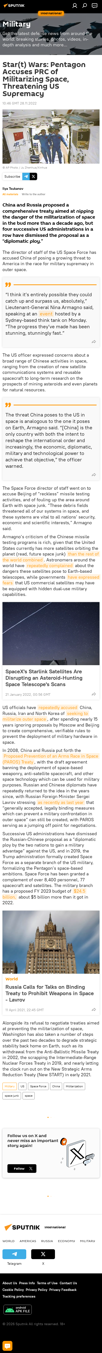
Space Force (38, 1086)
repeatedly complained (50, 565)
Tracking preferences (18, 1296)
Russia (47, 1241)
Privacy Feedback (62, 1289)
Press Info (27, 1283)
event (46, 314)
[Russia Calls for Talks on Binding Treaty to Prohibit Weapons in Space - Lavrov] (51, 942)
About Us (9, 1283)
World (11, 979)
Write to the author (33, 194)
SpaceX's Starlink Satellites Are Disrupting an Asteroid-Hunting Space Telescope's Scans (43, 677)
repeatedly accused (58, 707)
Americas (28, 1241)
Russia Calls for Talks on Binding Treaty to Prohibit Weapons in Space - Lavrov (49, 993)
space (28, 1095)
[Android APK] (17, 1310)
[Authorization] (75, 5)
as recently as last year (61, 802)
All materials (10, 194)
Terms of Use (47, 1283)
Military (10, 1086)
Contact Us (68, 1283)
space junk (12, 1095)
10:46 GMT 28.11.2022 (19, 103)
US (22, 1086)
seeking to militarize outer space (45, 716)
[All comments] (7, 1346)
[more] (94, 342)
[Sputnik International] (14, 7)
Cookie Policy (13, 1289)
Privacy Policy (36, 1289)
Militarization (74, 1086)
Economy (66, 1241)
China (56, 1086)
